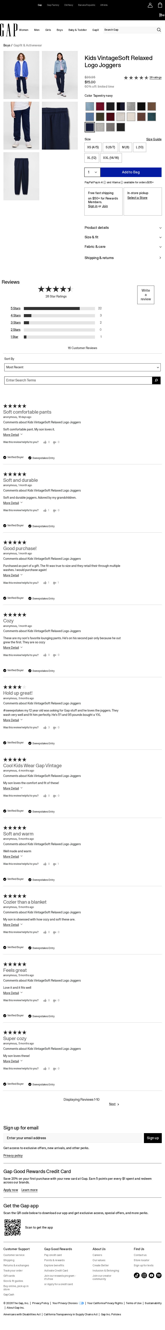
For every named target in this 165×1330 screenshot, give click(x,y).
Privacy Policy (40, 1303)
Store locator (141, 1260)
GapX (95, 30)
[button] (40, 160)
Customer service (13, 1255)
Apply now (10, 1190)
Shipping (8, 1260)
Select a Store (137, 198)
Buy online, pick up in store (16, 1288)
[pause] (160, 15)
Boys (60, 30)
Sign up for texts (143, 1265)
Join (105, 206)
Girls (48, 30)
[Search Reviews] (156, 380)
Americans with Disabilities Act (22, 1314)
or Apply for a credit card (58, 1284)
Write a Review (146, 294)
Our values (99, 1260)
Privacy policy (13, 1155)
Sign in (93, 206)
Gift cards (9, 1275)
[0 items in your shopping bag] (160, 5)
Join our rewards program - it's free (60, 1277)
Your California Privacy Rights (105, 1303)
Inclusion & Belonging (106, 1270)
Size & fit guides (13, 1281)
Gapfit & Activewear (28, 45)
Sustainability (153, 1303)
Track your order (13, 1270)
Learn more (29, 1190)
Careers (97, 1255)
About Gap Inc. (15, 1307)
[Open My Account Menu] (150, 5)
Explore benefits (54, 1265)
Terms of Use (134, 1303)
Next (112, 1104)
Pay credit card (53, 1255)
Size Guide (154, 139)
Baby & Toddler (78, 30)
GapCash (8, 1294)
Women (24, 30)
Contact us (140, 1255)
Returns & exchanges (16, 1265)
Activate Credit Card (56, 1270)
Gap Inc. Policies (111, 1314)
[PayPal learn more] (104, 182)
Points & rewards (54, 1260)
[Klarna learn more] (122, 182)
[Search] (159, 29)
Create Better (101, 1265)
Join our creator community (102, 1277)
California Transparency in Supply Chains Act (71, 1314)
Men (37, 30)
